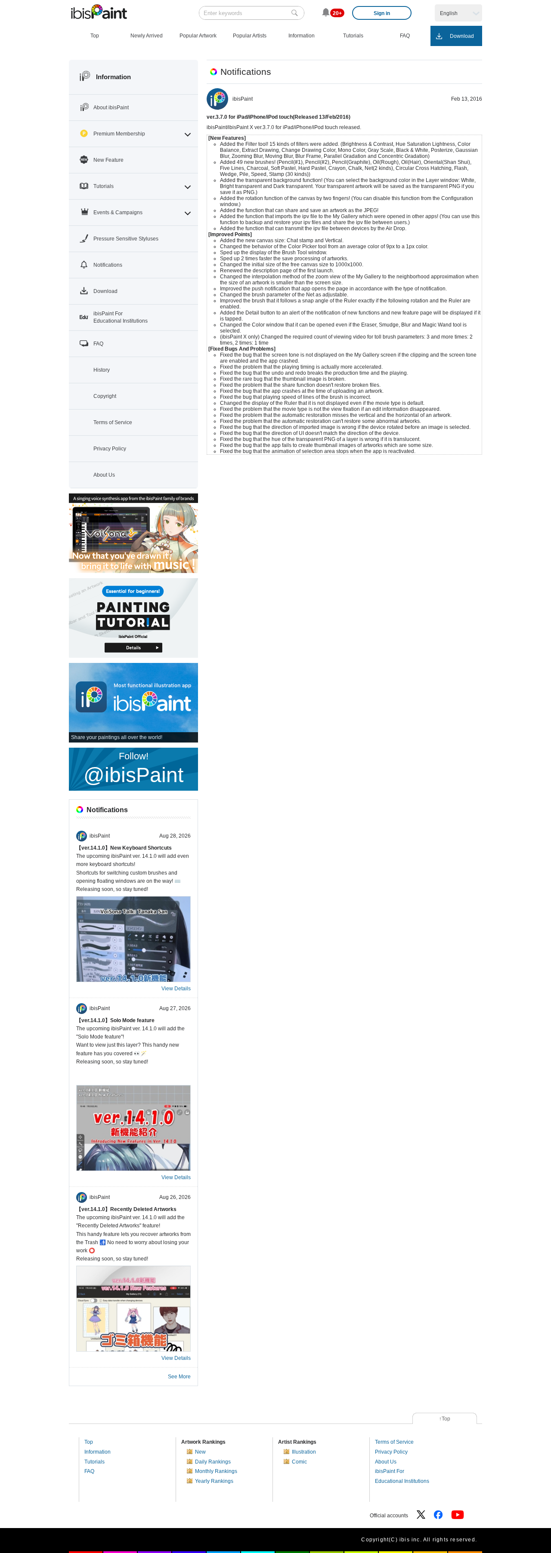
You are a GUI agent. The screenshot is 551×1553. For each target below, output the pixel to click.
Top (88, 1442)
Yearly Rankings (214, 1481)
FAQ (89, 1471)
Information (97, 1452)
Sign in (382, 13)
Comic (299, 1462)
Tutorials (94, 1462)
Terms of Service (394, 1442)
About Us (385, 1462)
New (200, 1452)
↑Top (444, 1419)
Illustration (304, 1452)
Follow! (133, 768)
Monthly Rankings (216, 1471)
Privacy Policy (391, 1452)
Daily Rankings (213, 1462)
